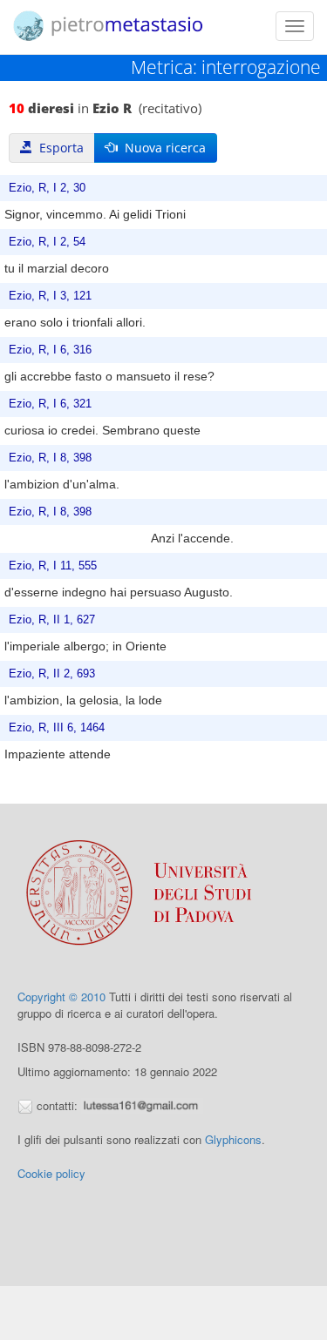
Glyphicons (233, 1139)
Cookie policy (51, 1173)
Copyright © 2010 (61, 996)
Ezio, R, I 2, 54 (47, 242)
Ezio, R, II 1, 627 (52, 620)
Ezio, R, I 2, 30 (47, 188)
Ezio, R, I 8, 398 (50, 458)
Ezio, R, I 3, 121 (50, 296)
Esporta (58, 147)
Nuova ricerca (162, 147)
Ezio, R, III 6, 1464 (57, 728)
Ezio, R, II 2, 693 (52, 674)
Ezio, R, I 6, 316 (50, 350)
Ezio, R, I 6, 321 (50, 404)
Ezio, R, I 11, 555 (53, 566)
